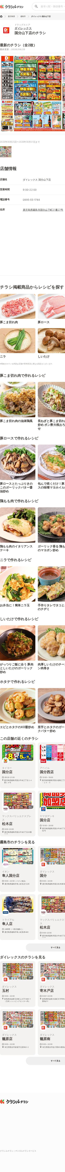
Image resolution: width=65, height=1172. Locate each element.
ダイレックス (23, 28)
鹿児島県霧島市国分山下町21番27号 (43, 209)
